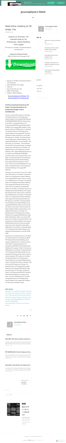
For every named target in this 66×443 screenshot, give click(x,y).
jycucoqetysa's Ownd (33, 12)
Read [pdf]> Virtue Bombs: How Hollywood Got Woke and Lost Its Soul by (25, 365)
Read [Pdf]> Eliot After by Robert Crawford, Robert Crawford (21, 339)
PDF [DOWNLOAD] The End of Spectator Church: (18, 352)
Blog (33, 17)
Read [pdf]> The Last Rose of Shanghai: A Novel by (18, 291)
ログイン (61, 3)
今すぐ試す (51, 3)
